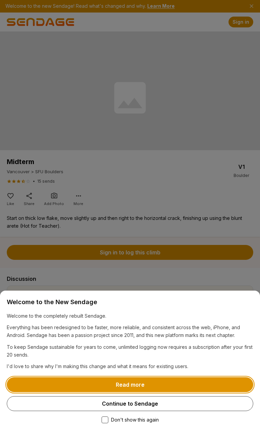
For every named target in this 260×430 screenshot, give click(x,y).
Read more (130, 384)
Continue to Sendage (130, 403)
